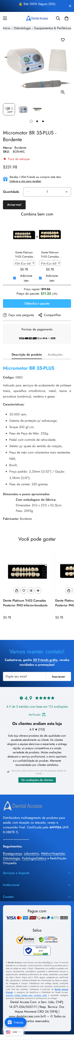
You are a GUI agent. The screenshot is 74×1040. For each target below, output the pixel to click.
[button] (66, 18)
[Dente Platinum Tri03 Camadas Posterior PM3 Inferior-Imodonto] (27, 571)
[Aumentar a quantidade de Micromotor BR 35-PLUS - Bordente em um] (66, 191)
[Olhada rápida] (38, 590)
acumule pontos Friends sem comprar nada (26, 995)
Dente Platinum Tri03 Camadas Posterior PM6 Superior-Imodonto (50, 255)
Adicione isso (26, 278)
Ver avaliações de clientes (37, 780)
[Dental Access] (37, 18)
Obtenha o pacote (37, 303)
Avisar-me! (14, 204)
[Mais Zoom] (62, 92)
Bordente (20, 147)
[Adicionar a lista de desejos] (62, 39)
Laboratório (31, 853)
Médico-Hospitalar (53, 853)
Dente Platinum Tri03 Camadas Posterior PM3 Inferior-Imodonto (25, 603)
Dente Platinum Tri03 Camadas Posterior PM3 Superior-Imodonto (24, 255)
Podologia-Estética (34, 858)
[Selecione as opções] (16, 590)
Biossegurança (12, 853)
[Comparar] (31, 590)
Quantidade (11, 191)
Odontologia (11, 858)
